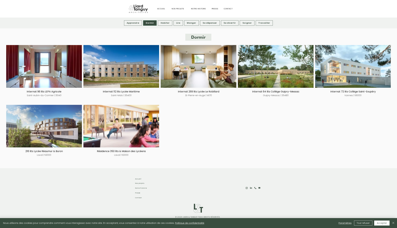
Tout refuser (363, 223)
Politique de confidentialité (189, 223)
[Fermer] (393, 223)
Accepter (382, 223)
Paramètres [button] (345, 223)
